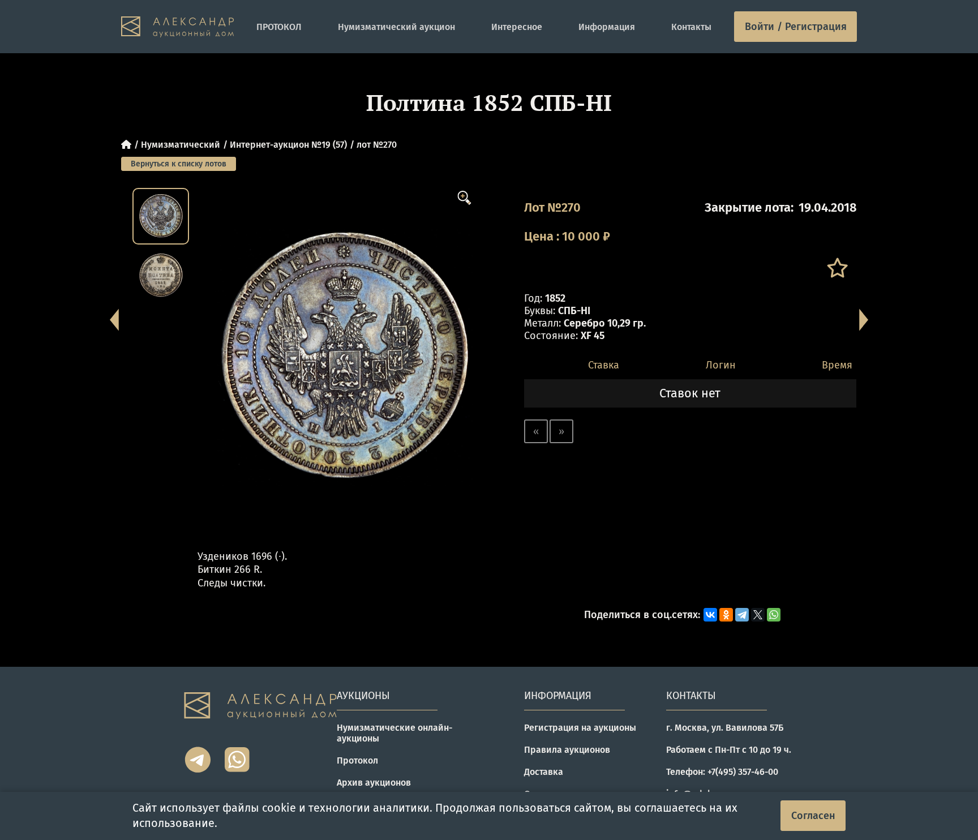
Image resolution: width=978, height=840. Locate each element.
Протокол (357, 760)
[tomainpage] (177, 26)
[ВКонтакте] (710, 615)
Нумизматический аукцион (396, 27)
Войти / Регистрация (796, 26)
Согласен (813, 815)
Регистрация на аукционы (580, 727)
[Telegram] (742, 615)
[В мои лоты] (836, 268)
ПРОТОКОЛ (279, 27)
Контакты (691, 27)
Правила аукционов (567, 749)
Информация (606, 27)
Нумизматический (180, 144)
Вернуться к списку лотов (178, 164)
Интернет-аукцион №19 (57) (288, 144)
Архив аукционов (374, 782)
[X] (758, 615)
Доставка (543, 771)
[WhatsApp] (773, 615)
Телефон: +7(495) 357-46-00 (722, 771)
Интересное (516, 27)
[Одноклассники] (726, 615)
